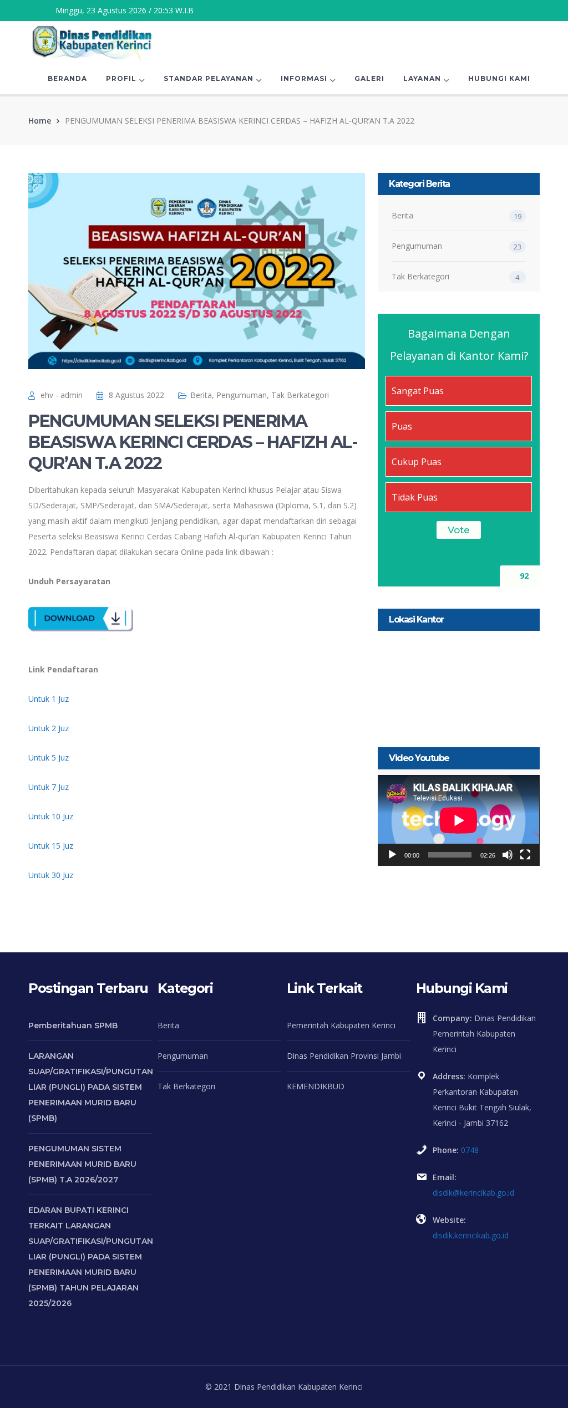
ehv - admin (61, 395)
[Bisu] (507, 854)
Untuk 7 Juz (48, 787)
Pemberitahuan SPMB (73, 1026)
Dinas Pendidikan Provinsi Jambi (344, 1055)
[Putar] (392, 854)
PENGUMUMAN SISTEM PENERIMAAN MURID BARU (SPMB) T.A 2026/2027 (82, 1164)
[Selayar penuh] (525, 854)
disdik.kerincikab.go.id (471, 1235)
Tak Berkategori (300, 395)
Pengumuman (241, 395)
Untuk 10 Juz (50, 816)
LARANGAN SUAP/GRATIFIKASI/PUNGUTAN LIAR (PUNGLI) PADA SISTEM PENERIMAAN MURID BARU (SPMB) (90, 1087)
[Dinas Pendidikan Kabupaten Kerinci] (92, 41)
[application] (458, 820)
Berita (201, 395)
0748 (470, 1150)
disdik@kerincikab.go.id (473, 1192)
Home (39, 120)
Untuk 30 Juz (50, 875)
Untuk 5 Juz (48, 757)
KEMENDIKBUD (315, 1086)
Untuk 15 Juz (50, 845)
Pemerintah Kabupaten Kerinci (341, 1025)
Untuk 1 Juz (48, 698)
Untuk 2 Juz (48, 728)
